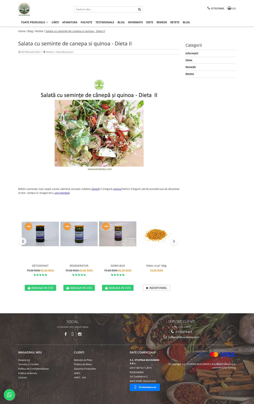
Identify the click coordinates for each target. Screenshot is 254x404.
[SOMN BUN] (117, 233)
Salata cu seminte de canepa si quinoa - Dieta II (75, 31)
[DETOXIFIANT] (40, 234)
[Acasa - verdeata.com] (41, 9)
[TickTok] (72, 334)
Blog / (31, 31)
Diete (149, 22)
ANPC (77, 373)
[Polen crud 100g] (156, 234)
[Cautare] (139, 9)
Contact (22, 377)
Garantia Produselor (85, 368)
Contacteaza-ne (147, 387)
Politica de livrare (27, 373)
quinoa (117, 189)
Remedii (162, 22)
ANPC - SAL (80, 377)
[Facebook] (65, 334)
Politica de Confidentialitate (33, 368)
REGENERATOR (79, 265)
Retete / (40, 31)
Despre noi (24, 360)
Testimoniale (105, 22)
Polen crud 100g (156, 265)
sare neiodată (62, 192)
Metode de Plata (83, 360)
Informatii (135, 22)
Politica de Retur (83, 364)
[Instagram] (79, 334)
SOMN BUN (118, 265)
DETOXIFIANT (40, 265)
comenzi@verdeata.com (183, 337)
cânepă (95, 189)
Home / (22, 31)
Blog (121, 22)
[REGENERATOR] (79, 234)
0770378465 (183, 332)
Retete (174, 22)
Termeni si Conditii (28, 364)
